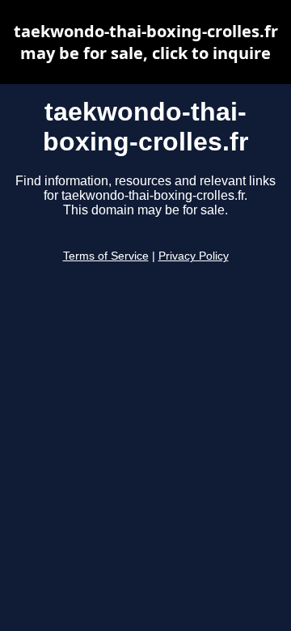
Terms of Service (106, 256)
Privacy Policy (193, 256)
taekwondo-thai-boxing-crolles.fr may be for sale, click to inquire (146, 42)
